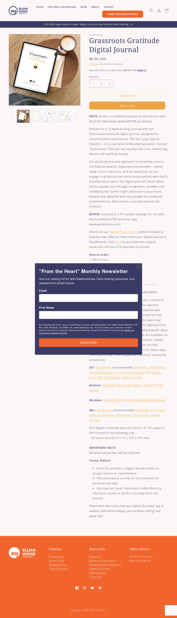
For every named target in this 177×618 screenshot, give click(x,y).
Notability (141, 367)
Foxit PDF (95, 377)
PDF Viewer (153, 372)
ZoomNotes (135, 372)
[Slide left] (12, 116)
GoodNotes (103, 367)
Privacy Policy (56, 556)
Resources (95, 556)
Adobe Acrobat (132, 377)
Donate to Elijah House (102, 560)
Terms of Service (58, 568)
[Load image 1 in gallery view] (23, 116)
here (118, 242)
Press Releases (97, 572)
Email (43, 290)
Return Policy (56, 560)
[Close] (139, 266)
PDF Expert (157, 367)
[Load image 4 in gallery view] (65, 116)
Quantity (94, 76)
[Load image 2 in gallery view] (37, 116)
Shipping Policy (57, 564)
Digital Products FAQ (124, 232)
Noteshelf (96, 372)
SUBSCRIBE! (88, 342)
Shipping (94, 63)
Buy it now (127, 105)
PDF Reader (112, 377)
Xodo (107, 372)
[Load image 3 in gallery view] (51, 116)
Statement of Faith (99, 568)
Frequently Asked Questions (105, 564)
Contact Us (95, 576)
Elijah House (96, 610)
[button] (151, 10)
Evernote (119, 372)
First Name (46, 307)
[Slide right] (77, 116)
